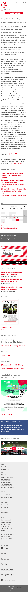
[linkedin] (13, 154)
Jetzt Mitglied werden (9, 239)
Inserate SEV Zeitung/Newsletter (13, 368)
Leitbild (3, 474)
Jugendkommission (6, 484)
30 (24, 220)
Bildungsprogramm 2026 (13, 263)
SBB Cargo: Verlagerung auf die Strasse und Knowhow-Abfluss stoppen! (12, 176)
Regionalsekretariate (7, 477)
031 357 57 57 (8, 528)
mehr (4, 199)
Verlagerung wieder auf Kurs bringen (14, 195)
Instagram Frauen (10, 580)
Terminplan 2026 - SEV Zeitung (12, 365)
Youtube (4, 564)
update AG (13, 590)
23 (24, 217)
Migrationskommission (7, 487)
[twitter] (11, 154)
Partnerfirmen (5, 507)
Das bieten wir (5, 469)
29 (21, 220)
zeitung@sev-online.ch (17, 163)
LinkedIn (4, 554)
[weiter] (25, 206)
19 (10, 217)
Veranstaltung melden (9, 228)
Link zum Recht (5, 505)
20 (14, 217)
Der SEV (3, 472)
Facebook (7, 548)
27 (14, 220)
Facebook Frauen (7, 569)
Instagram (5, 559)
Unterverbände (5, 479)
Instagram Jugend (7, 575)
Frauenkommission (6, 482)
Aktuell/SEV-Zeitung (7, 495)
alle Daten (6, 226)
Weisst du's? (6, 355)
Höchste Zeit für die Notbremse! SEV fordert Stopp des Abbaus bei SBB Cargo (14, 191)
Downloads (4, 512)
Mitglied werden (14, 13)
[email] (16, 154)
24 (3, 220)
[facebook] (9, 154)
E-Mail (3, 530)
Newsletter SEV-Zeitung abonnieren (14, 346)
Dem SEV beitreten (6, 467)
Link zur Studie (7, 414)
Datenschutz (12, 588)
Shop (2, 510)
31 (3, 222)
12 (10, 215)
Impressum (19, 586)
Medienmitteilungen (7, 497)
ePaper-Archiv (7, 330)
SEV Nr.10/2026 (7, 327)
